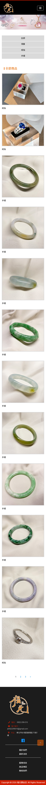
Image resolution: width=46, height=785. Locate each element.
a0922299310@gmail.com (17, 729)
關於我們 (23, 750)
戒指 (23, 50)
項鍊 (23, 44)
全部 (23, 38)
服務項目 (23, 763)
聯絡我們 (23, 771)
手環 (23, 56)
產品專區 (23, 767)
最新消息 (23, 754)
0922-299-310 (22, 722)
